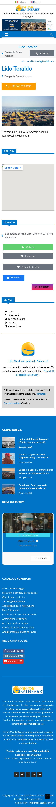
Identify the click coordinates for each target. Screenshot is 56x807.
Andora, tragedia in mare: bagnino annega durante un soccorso (34, 457)
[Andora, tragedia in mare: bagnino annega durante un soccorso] (9, 459)
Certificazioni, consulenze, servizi (19, 614)
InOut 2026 (26, 541)
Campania (10, 52)
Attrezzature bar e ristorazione (18, 605)
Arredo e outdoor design (15, 623)
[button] (42, 53)
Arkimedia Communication (29, 799)
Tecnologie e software (13, 601)
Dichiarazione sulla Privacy (41, 802)
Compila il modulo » (12, 403)
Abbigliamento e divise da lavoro (19, 631)
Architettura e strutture (14, 618)
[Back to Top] (47, 796)
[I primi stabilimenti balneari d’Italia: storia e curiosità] (9, 443)
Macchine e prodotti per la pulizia (20, 592)
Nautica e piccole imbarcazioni (18, 627)
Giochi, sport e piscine (13, 597)
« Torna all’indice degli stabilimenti (38, 61)
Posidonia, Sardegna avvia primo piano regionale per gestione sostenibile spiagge (34, 488)
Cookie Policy (21, 802)
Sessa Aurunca (24, 76)
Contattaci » (42, 394)
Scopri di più (40, 558)
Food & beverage (11, 610)
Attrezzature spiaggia (13, 588)
